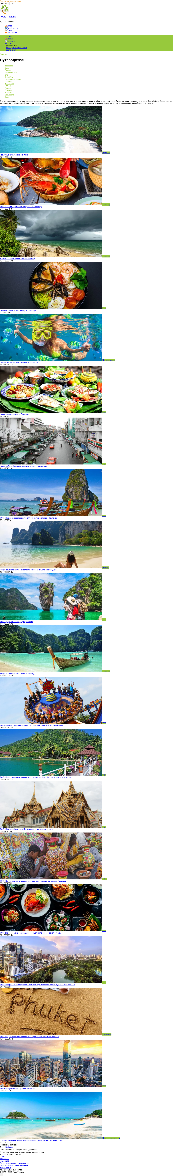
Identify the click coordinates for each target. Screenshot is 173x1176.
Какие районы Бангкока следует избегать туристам (23, 466)
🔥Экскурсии (11, 32)
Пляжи (8, 86)
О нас (2, 1156)
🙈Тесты (9, 39)
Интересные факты (13, 79)
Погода (8, 88)
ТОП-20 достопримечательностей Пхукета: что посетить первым (29, 1037)
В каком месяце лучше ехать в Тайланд (17, 258)
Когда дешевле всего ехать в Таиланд (17, 673)
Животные (9, 77)
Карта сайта (5, 1167)
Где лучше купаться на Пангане (14, 155)
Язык (7, 97)
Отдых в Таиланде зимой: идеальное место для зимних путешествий (31, 1140)
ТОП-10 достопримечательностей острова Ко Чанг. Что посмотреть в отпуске (35, 777)
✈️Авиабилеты (11, 28)
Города (8, 70)
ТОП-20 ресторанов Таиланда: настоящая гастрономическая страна (30, 933)
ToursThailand (8, 16)
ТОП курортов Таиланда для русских (16, 622)
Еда (6, 75)
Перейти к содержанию (10, 1)
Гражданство (11, 72)
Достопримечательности (16, 48)
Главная (8, 36)
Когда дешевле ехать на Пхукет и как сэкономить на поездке (28, 570)
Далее (10, 1147)
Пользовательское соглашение (14, 1165)
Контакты (4, 1159)
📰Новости (10, 41)
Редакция (4, 1161)
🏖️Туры (8, 26)
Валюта (8, 68)
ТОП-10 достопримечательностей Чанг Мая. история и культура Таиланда (33, 881)
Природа (8, 90)
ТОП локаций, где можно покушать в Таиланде (21, 207)
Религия (8, 92)
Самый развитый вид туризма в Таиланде (19, 362)
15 (6, 1147)
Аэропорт (9, 66)
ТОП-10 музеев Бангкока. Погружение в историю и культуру (27, 829)
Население (9, 83)
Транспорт (9, 95)
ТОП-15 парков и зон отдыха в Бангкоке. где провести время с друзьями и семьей (37, 985)
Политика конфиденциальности (14, 1163)
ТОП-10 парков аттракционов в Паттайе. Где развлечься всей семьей (31, 725)
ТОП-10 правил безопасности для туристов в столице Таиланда (28, 518)
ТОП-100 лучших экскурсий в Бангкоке (17, 1088)
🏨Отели (8, 30)
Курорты (9, 43)
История (8, 81)
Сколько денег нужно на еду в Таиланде (18, 310)
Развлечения (10, 50)
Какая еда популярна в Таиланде (14, 414)
